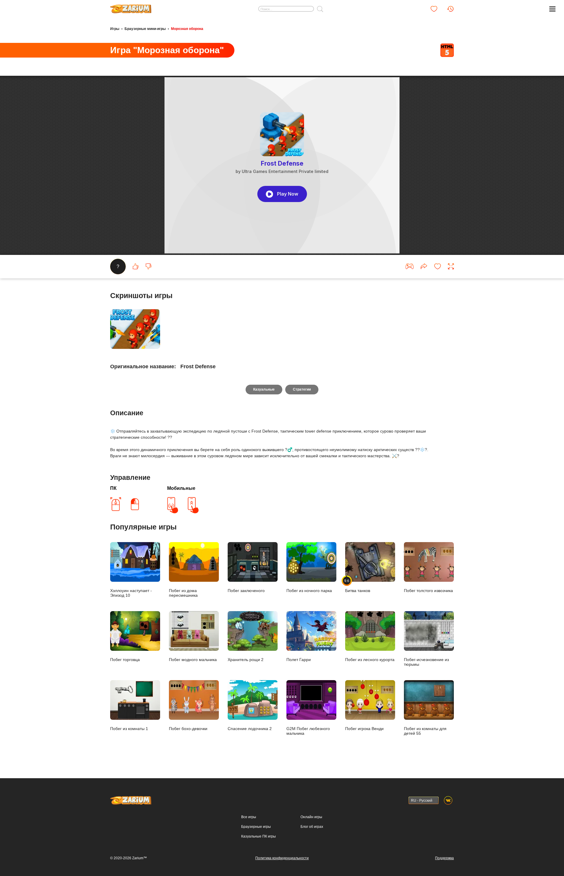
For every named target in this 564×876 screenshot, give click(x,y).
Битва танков (357, 586)
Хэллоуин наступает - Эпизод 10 (131, 593)
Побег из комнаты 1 (129, 728)
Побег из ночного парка (309, 590)
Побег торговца (125, 659)
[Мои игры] (434, 9)
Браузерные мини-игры (145, 29)
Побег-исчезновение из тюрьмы (426, 662)
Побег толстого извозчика (428, 590)
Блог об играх (312, 827)
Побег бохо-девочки (188, 728)
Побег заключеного (246, 590)
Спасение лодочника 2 (250, 728)
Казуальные (264, 389)
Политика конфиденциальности (282, 858)
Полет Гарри (298, 659)
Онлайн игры (311, 817)
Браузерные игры (256, 827)
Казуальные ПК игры (258, 836)
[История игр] (450, 9)
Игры (114, 29)
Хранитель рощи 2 (245, 659)
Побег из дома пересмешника (183, 593)
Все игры (248, 817)
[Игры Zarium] (130, 6)
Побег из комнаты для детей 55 (425, 731)
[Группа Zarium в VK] (448, 800)
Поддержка (444, 858)
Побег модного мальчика (193, 659)
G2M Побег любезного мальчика (308, 731)
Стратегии (302, 389)
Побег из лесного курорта (370, 659)
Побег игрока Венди (364, 728)
